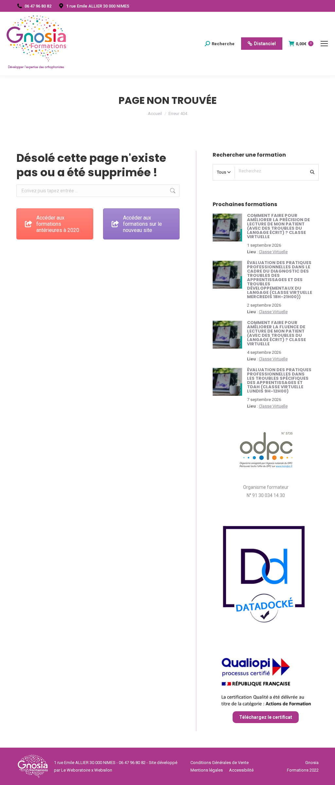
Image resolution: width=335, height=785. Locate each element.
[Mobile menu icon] (324, 43)
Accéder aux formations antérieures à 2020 (57, 224)
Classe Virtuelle (273, 251)
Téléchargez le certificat (265, 717)
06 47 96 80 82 (38, 6)
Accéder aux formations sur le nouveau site (142, 224)
